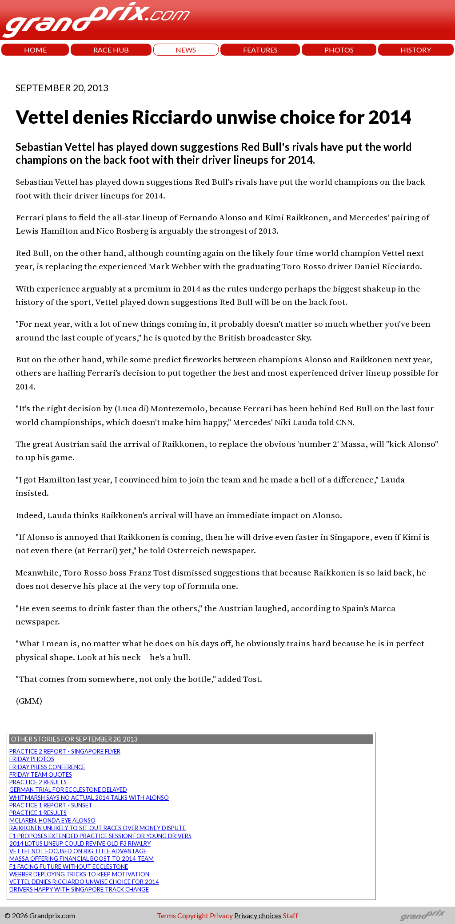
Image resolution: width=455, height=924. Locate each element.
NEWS (186, 49)
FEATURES (260, 49)
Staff (290, 915)
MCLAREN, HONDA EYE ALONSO (52, 820)
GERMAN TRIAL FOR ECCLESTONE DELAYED (68, 789)
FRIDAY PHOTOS (31, 758)
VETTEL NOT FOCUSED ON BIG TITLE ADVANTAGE (78, 851)
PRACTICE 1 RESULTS (38, 812)
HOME (35, 49)
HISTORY (415, 49)
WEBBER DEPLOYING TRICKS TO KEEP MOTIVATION (79, 874)
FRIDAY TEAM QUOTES (40, 774)
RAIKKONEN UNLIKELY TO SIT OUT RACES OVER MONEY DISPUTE (97, 827)
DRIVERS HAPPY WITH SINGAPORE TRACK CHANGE (79, 889)
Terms (166, 915)
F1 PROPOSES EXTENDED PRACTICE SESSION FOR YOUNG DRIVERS (100, 835)
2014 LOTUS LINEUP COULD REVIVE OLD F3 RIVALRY (80, 843)
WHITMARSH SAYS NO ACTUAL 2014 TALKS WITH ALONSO (89, 797)
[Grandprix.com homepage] (422, 915)
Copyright (192, 915)
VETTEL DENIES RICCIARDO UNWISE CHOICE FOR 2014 (84, 881)
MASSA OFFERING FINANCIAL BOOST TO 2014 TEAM (81, 858)
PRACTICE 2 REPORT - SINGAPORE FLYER (64, 751)
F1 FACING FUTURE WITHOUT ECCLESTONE (68, 866)
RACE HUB (111, 49)
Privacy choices (258, 915)
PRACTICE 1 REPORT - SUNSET (50, 805)
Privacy (221, 915)
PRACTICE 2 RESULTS (38, 782)
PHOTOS (339, 49)
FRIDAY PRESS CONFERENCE (47, 766)
